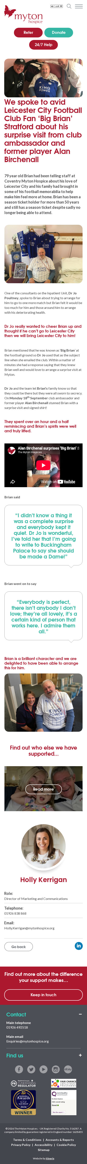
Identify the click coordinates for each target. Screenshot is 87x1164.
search (69, 6)
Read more (43, 789)
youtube (43, 1069)
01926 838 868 (15, 913)
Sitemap (43, 1150)
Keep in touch (43, 994)
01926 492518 (17, 1027)
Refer (28, 32)
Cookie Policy (66, 1145)
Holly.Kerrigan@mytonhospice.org (29, 928)
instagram (56, 1069)
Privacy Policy (20, 1145)
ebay (68, 1069)
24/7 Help (43, 44)
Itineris (50, 1158)
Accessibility (43, 1145)
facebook (19, 1069)
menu (79, 6)
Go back (18, 946)
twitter (31, 1069)
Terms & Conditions (27, 1140)
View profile (79, 946)
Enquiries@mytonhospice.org (27, 1041)
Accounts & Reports (60, 1140)
